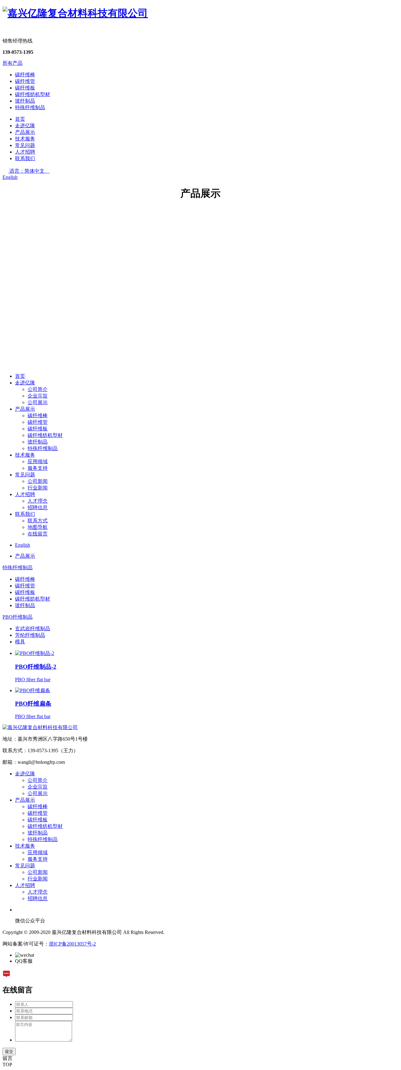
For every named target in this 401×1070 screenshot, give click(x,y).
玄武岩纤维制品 (32, 628)
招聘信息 (38, 507)
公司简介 (38, 389)
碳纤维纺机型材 (32, 94)
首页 (20, 119)
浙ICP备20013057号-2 (72, 943)
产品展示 (25, 132)
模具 (20, 641)
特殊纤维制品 (30, 107)
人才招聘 (25, 152)
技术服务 (25, 138)
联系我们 (25, 158)
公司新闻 (38, 481)
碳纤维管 (25, 81)
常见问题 (25, 145)
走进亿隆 (25, 125)
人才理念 (38, 501)
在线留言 (38, 533)
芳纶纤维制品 (30, 635)
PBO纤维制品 (18, 617)
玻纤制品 (25, 101)
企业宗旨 (38, 395)
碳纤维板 (25, 87)
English (10, 177)
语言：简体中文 (29, 171)
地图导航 (38, 527)
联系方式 (38, 520)
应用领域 (38, 461)
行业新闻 (38, 487)
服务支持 (38, 468)
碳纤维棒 (25, 74)
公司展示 (38, 402)
